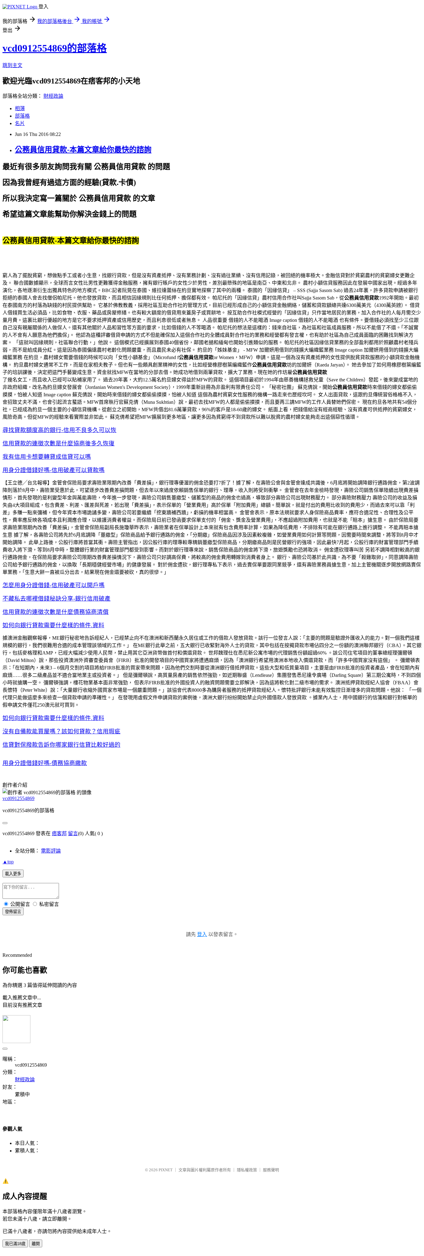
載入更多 (13, 873)
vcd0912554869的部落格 (54, 48)
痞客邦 (59, 833)
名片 (20, 123)
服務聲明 (271, 1170)
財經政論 (53, 96)
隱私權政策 (247, 1170)
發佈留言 (13, 911)
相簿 (20, 108)
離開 (36, 1243)
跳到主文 (12, 65)
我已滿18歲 (15, 1243)
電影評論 (51, 850)
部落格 (22, 116)
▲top (8, 861)
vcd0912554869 (18, 798)
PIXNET (166, 1170)
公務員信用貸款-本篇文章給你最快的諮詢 (83, 150)
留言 (73, 833)
